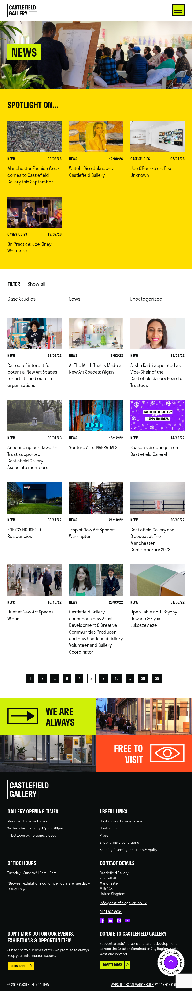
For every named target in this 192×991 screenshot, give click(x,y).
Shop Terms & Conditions (119, 842)
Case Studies (21, 299)
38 (143, 678)
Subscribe (18, 966)
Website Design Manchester (132, 984)
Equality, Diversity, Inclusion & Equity (128, 849)
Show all (36, 283)
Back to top (171, 962)
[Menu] (178, 10)
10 (116, 678)
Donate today (112, 964)
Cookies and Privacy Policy (121, 821)
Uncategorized (146, 299)
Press (104, 835)
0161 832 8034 (111, 911)
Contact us (109, 828)
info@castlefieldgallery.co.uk (123, 902)
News (74, 299)
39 (157, 678)
